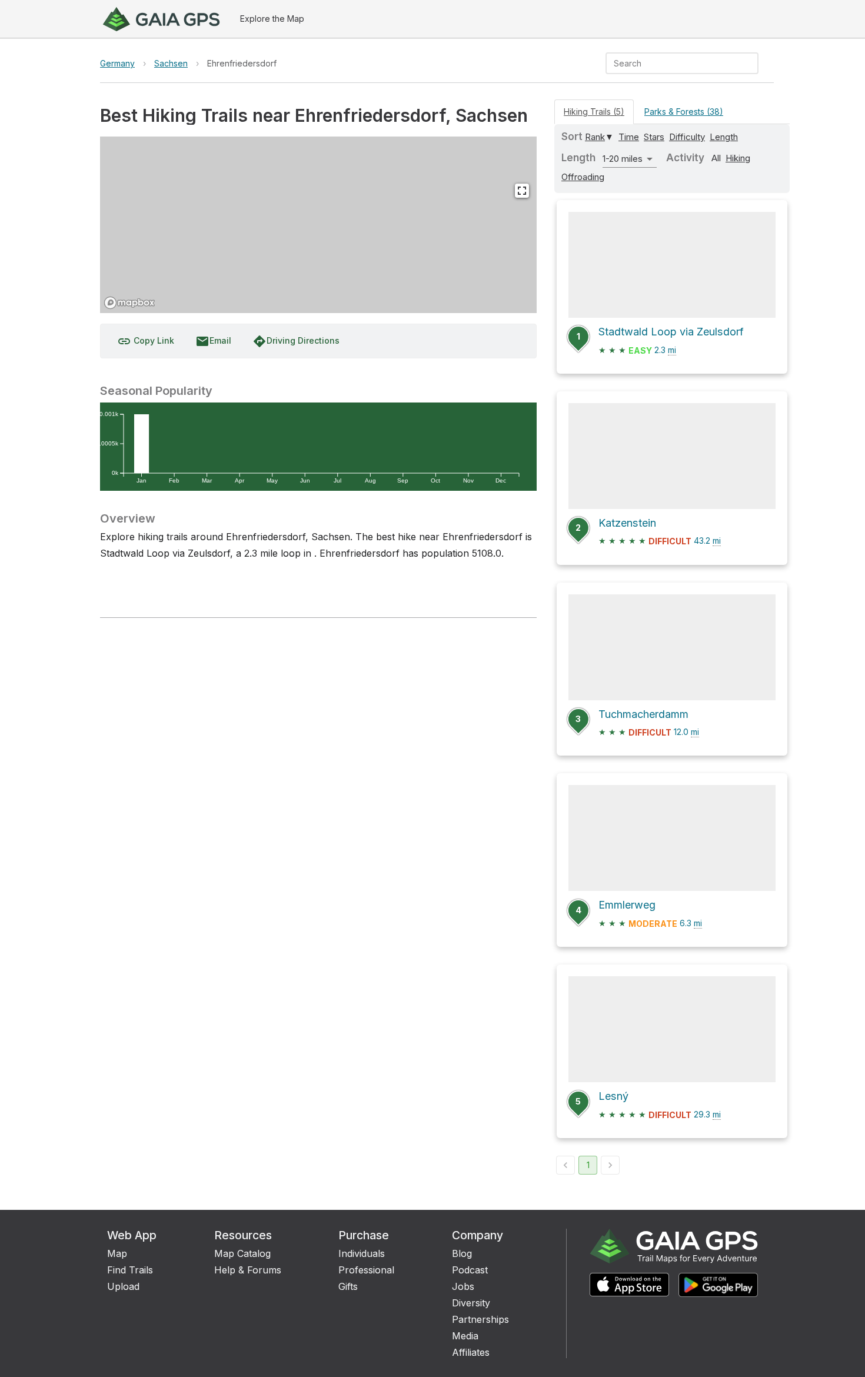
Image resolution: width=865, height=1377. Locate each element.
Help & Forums (247, 1270)
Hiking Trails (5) (594, 112)
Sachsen (171, 63)
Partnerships (480, 1319)
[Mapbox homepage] (129, 303)
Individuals (361, 1253)
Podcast (470, 1270)
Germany (117, 63)
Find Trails (130, 1270)
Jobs (463, 1286)
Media (465, 1336)
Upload (123, 1286)
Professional (366, 1270)
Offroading (582, 176)
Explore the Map (272, 19)
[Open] (753, 64)
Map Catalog (242, 1253)
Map (117, 1253)
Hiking (738, 158)
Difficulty (687, 136)
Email (213, 341)
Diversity (471, 1303)
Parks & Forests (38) (683, 112)
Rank (595, 136)
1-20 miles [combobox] (623, 158)
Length (724, 136)
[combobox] (672, 63)
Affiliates (471, 1352)
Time (628, 136)
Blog (462, 1253)
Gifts (348, 1286)
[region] (318, 225)
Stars (654, 136)
